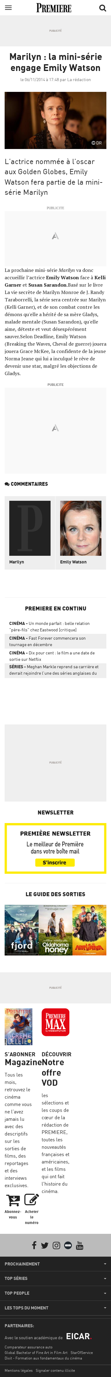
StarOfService (82, 1352)
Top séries (16, 1278)
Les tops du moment (26, 1307)
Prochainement (22, 1263)
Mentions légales (19, 1370)
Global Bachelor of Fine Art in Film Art (36, 1352)
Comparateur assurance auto (28, 1347)
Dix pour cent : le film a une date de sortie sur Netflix (52, 656)
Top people (17, 1293)
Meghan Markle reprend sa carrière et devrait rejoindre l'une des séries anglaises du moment (54, 671)
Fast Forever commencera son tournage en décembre (47, 641)
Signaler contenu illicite (55, 1370)
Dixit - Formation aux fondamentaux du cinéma (43, 1358)
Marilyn (16, 561)
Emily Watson (73, 561)
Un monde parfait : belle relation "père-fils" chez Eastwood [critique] (49, 626)
